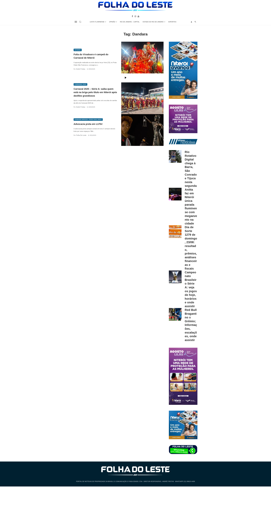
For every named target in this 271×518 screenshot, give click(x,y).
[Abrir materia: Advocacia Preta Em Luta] (142, 130)
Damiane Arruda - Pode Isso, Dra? (88, 119)
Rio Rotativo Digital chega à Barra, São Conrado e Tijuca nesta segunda (191, 168)
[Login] (191, 22)
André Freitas (80, 69)
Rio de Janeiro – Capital (130, 22)
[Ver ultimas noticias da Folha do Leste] (183, 141)
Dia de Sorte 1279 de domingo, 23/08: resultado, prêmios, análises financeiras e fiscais (191, 248)
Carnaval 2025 (80, 84)
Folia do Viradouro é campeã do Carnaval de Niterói (91, 56)
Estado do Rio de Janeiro (153, 22)
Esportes (172, 22)
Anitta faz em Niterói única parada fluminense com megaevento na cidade (191, 206)
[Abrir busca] (195, 22)
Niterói (78, 50)
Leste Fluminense (97, 22)
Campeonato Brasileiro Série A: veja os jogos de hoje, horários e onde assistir (191, 289)
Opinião (112, 22)
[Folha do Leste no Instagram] (135, 16)
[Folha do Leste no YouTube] (138, 16)
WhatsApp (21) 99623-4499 (185, 481)
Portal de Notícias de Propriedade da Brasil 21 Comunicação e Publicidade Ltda (109, 481)
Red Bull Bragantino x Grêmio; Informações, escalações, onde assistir (191, 325)
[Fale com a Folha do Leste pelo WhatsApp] (183, 450)
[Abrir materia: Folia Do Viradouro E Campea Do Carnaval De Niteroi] (142, 62)
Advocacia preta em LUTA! (88, 124)
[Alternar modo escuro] (80, 21)
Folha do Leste (81, 135)
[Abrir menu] (76, 22)
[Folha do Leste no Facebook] (132, 16)
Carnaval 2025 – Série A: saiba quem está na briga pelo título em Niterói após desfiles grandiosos (95, 92)
